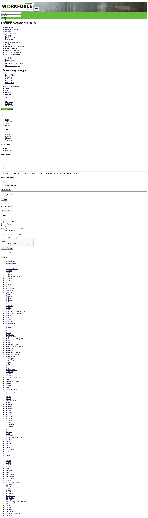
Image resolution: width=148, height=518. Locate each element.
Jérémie (7, 100)
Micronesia (10, 474)
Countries (8, 140)
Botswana (9, 315)
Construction (9, 62)
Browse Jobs (9, 14)
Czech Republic (11, 370)
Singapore (9, 500)
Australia (9, 284)
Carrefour (8, 77)
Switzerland (10, 511)
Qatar (8, 488)
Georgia (9, 406)
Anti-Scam (9, 122)
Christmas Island (12, 344)
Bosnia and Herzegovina (14, 313)
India (8, 441)
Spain (8, 505)
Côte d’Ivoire (10, 360)
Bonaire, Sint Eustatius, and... (16, 312)
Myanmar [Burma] (12, 476)
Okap (7, 90)
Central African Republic (14, 339)
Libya (8, 468)
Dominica (9, 376)
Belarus (8, 298)
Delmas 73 (9, 79)
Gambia (9, 404)
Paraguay (9, 484)
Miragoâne (9, 102)
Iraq (7, 445)
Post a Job (8, 22)
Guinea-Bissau (11, 430)
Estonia (8, 385)
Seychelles (10, 498)
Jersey (8, 459)
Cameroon (9, 331)
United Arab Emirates (13, 513)
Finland (8, 397)
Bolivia (8, 310)
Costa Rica (10, 358)
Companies (9, 136)
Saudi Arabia (10, 496)
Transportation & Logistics (14, 54)
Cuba (8, 364)
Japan (8, 455)
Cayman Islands (11, 337)
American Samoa (12, 269)
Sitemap (8, 138)
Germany (9, 408)
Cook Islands (10, 356)
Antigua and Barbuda (13, 276)
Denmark (9, 372)
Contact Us (9, 134)
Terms (7, 124)
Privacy (7, 125)
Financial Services (11, 29)
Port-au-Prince (10, 75)
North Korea (10, 478)
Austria (8, 286)
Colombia (9, 348)
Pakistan (9, 480)
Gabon (8, 403)
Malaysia (9, 470)
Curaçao (9, 366)
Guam (8, 422)
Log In (7, 18)
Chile (8, 340)
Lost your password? (8, 234)
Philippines (10, 486)
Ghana (8, 410)
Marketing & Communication (15, 46)
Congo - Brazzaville (13, 352)
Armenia (9, 280)
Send (9, 211)
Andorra (9, 271)
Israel (8, 451)
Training (8, 35)
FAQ (7, 120)
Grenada (9, 418)
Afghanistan (10, 261)
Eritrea (8, 383)
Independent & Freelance (13, 43)
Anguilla (9, 275)
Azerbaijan (10, 288)
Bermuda (9, 306)
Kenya (8, 463)
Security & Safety (11, 33)
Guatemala (10, 424)
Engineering (9, 27)
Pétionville (8, 81)
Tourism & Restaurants (13, 52)
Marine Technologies (12, 66)
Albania (9, 265)
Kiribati (8, 465)
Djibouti (9, 374)
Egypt (8, 379)
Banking (8, 31)
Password (4, 226)
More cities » (9, 106)
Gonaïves (8, 104)
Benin (8, 304)
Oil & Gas (8, 58)
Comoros (9, 350)
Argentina (9, 278)
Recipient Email (7, 206)
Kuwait (8, 467)
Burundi (9, 327)
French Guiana (11, 401)
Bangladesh (10, 294)
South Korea (10, 503)
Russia (8, 490)
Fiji (7, 395)
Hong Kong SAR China (14, 438)
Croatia (8, 362)
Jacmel (7, 88)
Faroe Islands (10, 393)
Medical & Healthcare (12, 50)
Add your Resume (7, 109)
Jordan (8, 461)
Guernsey (9, 426)
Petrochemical (10, 60)
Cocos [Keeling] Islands (14, 346)
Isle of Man (10, 449)
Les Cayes (8, 94)
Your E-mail (5, 202)
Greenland (9, 416)
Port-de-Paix (9, 83)
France (8, 399)
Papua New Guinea (13, 482)
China (8, 342)
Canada (8, 333)
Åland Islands (11, 263)
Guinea (8, 428)
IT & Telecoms (10, 45)
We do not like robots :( (9, 238)
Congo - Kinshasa (12, 354)
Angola (8, 273)
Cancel (4, 211)
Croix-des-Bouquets (12, 86)
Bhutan (8, 308)
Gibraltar (9, 412)
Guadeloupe (10, 420)
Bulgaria (9, 321)
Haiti (8, 434)
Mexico (8, 472)
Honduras (9, 436)
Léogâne (8, 92)
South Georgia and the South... (16, 502)
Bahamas (9, 290)
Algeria (8, 267)
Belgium (9, 300)
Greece (8, 414)
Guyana (9, 432)
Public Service (10, 37)
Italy (7, 453)
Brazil (8, 317)
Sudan (8, 507)
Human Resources (11, 48)
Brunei (8, 319)
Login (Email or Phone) (9, 222)
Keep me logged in (9, 230)
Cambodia (9, 329)
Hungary (9, 439)
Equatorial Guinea (12, 381)
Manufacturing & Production (15, 64)
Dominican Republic (13, 377)
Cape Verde (10, 335)
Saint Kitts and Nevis (13, 494)
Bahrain (9, 292)
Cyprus (8, 368)
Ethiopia (9, 387)
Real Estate (9, 39)
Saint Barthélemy (12, 492)
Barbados (9, 296)
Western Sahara (11, 515)
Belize (8, 302)
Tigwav (7, 98)
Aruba (8, 282)
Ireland (8, 447)
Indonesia (9, 443)
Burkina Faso (10, 323)
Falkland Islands (11, 389)
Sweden (9, 509)
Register (8, 20)
